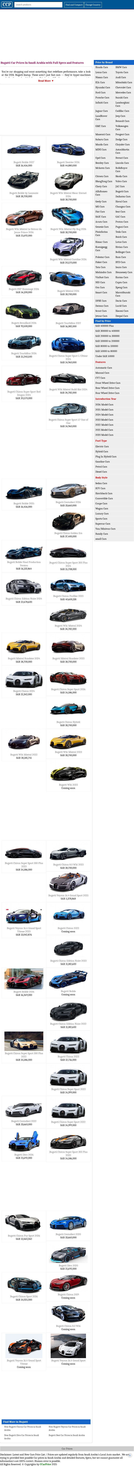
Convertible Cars (104, 498)
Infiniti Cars (101, 102)
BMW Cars (121, 67)
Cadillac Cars (122, 111)
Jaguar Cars (101, 111)
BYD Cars (120, 262)
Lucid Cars (121, 305)
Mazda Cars (101, 144)
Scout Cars (101, 310)
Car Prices (67, 1448)
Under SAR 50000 (104, 356)
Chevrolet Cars (123, 87)
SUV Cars (100, 488)
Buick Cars (121, 236)
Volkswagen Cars (122, 128)
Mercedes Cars (123, 92)
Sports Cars (101, 518)
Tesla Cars (121, 231)
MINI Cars (100, 149)
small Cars (100, 538)
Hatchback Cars (103, 493)
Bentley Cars (102, 162)
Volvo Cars (121, 181)
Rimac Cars (101, 242)
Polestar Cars (102, 257)
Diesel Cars (101, 471)
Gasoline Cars (102, 461)
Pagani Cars (122, 226)
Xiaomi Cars (122, 310)
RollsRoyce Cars (121, 170)
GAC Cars (120, 216)
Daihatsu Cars (123, 196)
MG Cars (99, 206)
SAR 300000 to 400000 (107, 331)
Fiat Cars (100, 211)
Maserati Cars (102, 134)
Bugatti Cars (122, 191)
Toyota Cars (122, 72)
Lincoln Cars (122, 162)
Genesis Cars (102, 226)
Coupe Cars (101, 503)
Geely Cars (100, 201)
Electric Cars (102, 446)
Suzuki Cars (122, 97)
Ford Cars (100, 92)
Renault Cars (122, 121)
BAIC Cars (100, 216)
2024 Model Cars (104, 414)
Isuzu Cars (121, 267)
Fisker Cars (101, 262)
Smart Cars (101, 292)
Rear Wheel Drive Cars (107, 388)
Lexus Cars (101, 72)
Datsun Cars (101, 305)
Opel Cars (100, 157)
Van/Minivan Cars (105, 528)
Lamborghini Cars (122, 104)
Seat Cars (120, 211)
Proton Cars (122, 221)
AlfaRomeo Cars (101, 193)
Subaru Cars (101, 139)
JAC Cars (120, 186)
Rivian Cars (122, 247)
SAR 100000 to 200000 (107, 341)
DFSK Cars (100, 300)
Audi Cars (121, 77)
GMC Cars (100, 126)
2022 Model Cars (104, 424)
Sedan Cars (101, 483)
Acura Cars (101, 221)
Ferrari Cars (122, 157)
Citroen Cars (101, 176)
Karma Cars (122, 277)
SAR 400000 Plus (104, 325)
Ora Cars (100, 287)
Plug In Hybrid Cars (105, 456)
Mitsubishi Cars (124, 82)
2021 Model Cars (104, 429)
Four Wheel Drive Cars (107, 393)
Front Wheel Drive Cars (107, 382)
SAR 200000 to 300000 (107, 336)
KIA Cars (100, 82)
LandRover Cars (101, 118)
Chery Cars (101, 186)
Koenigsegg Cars (101, 249)
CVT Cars (100, 377)
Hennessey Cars (124, 272)
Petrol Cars (101, 466)
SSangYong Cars (103, 181)
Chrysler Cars (123, 144)
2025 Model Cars (104, 409)
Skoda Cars (121, 176)
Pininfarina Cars (101, 233)
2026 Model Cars (104, 404)
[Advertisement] (67, 34)
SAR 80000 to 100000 (106, 346)
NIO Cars (100, 282)
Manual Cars (102, 372)
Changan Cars (123, 206)
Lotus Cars (121, 242)
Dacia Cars (121, 300)
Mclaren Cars (102, 168)
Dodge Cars (121, 139)
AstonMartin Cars (122, 151)
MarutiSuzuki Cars (123, 294)
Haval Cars (121, 201)
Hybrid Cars (101, 451)
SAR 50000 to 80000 (106, 351)
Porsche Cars (102, 97)
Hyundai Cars (102, 87)
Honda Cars (101, 67)
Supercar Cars (102, 523)
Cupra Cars (121, 282)
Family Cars (101, 533)
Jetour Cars (101, 316)
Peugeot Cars (122, 134)
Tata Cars (100, 267)
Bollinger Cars (123, 252)
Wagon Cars (101, 508)
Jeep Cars (120, 116)
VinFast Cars (102, 277)
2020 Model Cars (104, 434)
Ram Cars (121, 257)
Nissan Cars (101, 77)
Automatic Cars (103, 367)
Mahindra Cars (103, 272)
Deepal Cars (122, 316)
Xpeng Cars (121, 287)
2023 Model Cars (104, 419)
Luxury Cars (102, 513)
